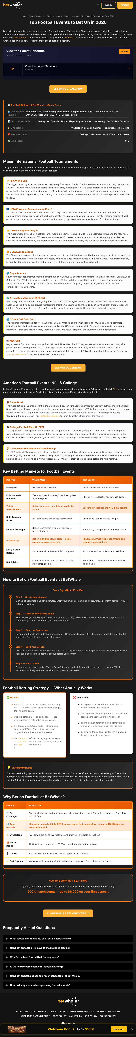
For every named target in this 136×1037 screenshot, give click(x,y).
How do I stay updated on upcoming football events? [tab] (40, 985)
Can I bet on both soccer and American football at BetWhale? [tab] (45, 975)
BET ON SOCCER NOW (68, 367)
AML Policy (75, 1016)
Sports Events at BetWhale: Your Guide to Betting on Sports (54, 16)
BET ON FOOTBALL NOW (68, 88)
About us (29, 1011)
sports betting (21, 37)
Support (43, 1011)
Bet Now (124, 51)
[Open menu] (97, 5)
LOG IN (108, 5)
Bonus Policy (108, 1016)
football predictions (16, 354)
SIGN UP (125, 5)
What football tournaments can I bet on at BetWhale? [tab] (40, 938)
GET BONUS (119, 1029)
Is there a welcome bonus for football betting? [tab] (36, 966)
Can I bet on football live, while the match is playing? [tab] (40, 947)
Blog (19, 1011)
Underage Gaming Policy (35, 1016)
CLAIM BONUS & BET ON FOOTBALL (68, 913)
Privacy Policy (59, 1011)
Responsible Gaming (82, 1011)
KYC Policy (91, 1016)
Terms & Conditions (108, 1011)
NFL (115, 389)
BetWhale (69, 37)
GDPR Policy (59, 1016)
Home (24, 16)
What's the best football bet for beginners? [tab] (35, 957)
